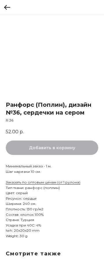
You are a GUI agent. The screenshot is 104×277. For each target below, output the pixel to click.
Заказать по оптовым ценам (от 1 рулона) (43, 182)
